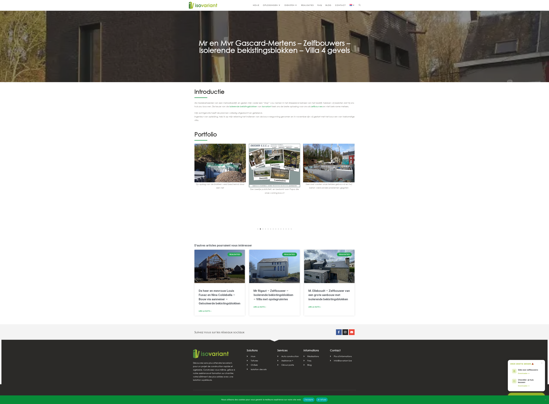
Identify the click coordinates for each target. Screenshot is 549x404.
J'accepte (308, 399)
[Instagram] (345, 332)
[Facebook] (339, 332)
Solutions (252, 350)
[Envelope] (352, 332)
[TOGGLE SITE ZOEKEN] (359, 5)
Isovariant (266, 106)
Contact (335, 350)
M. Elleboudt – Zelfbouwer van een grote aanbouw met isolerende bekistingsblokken (329, 295)
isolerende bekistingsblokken (243, 106)
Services (282, 350)
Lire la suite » (205, 311)
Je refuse (321, 399)
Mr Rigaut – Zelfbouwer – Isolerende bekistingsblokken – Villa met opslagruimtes (273, 295)
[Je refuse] (545, 399)
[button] (197, 185)
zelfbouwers (317, 106)
